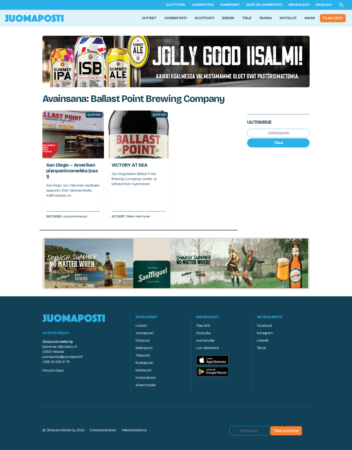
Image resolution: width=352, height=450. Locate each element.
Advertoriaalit (146, 385)
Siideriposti (144, 348)
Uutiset (149, 18)
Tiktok (261, 348)
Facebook (264, 326)
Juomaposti (175, 18)
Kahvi (310, 18)
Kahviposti (144, 370)
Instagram (265, 333)
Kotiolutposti (146, 378)
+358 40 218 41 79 (55, 362)
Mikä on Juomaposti (264, 5)
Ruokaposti (144, 363)
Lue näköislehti (207, 348)
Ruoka (266, 18)
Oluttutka (175, 5)
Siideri (228, 18)
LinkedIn (263, 341)
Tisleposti (143, 355)
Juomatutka (203, 5)
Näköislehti (299, 5)
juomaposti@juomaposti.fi (62, 357)
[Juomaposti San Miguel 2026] (176, 263)
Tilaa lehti (333, 18)
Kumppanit (230, 5)
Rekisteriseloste (134, 430)
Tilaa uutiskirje (286, 430)
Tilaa (278, 142)
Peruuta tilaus (53, 370)
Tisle (247, 18)
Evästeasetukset (103, 430)
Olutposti (204, 18)
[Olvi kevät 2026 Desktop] (176, 61)
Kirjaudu (324, 5)
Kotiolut (288, 18)
